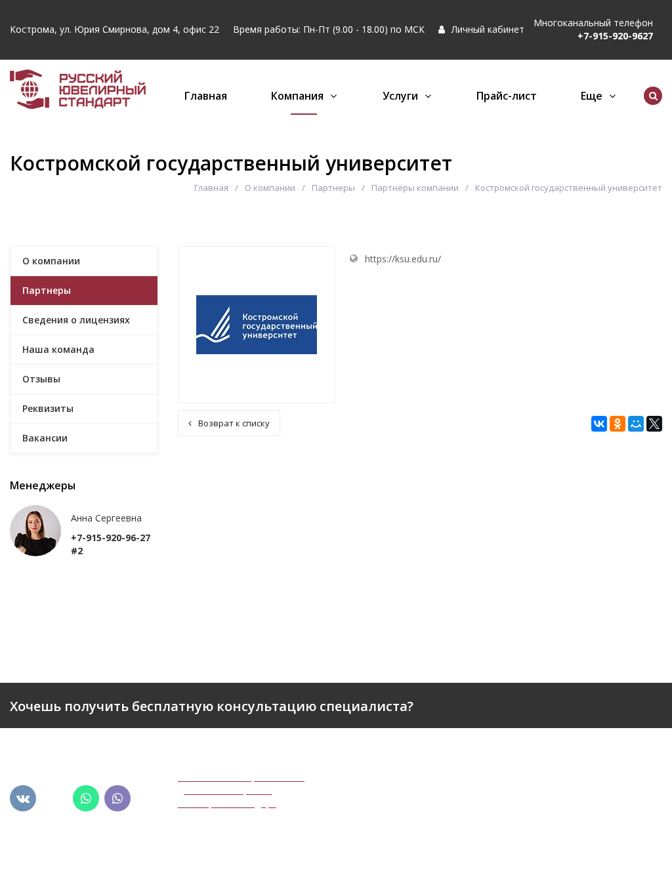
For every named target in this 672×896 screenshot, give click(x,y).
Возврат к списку (234, 423)
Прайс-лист (506, 96)
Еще (591, 96)
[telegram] (54, 798)
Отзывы (41, 379)
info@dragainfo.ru (568, 846)
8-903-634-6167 (564, 825)
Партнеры (333, 187)
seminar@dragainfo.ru (577, 859)
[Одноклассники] (617, 424)
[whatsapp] (86, 798)
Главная (205, 96)
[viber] (117, 798)
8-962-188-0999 (564, 811)
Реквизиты (48, 408)
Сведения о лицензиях (76, 320)
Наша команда (58, 349)
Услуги (400, 96)
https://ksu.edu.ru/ (403, 259)
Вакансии (45, 438)
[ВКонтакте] (599, 424)
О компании (270, 187)
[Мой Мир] (636, 424)
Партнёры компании (415, 187)
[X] (654, 424)
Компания (297, 96)
